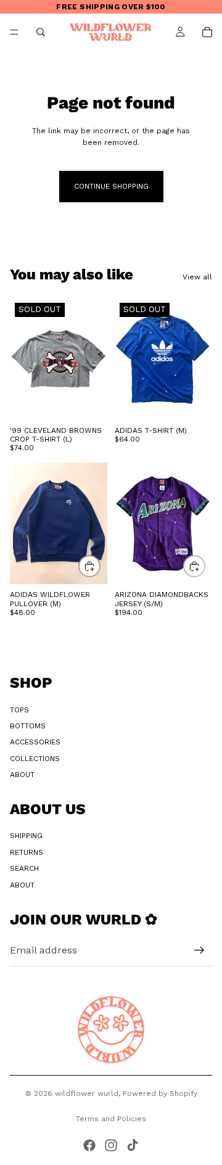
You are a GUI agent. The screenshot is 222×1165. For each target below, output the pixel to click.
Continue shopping (111, 186)
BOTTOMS (28, 726)
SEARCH (24, 868)
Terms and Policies (111, 1118)
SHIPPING (26, 835)
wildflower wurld (86, 1093)
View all (197, 277)
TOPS (19, 710)
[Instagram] (111, 1145)
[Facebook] (89, 1145)
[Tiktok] (132, 1145)
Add (100, 566)
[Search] (40, 32)
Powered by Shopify (160, 1093)
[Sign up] (199, 950)
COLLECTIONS (35, 758)
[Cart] (207, 32)
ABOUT (22, 774)
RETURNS (26, 852)
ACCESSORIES (35, 742)
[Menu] (14, 32)
